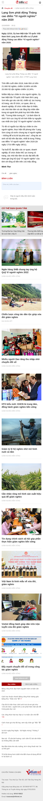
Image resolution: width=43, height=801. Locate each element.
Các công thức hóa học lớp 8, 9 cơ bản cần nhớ (19, 715)
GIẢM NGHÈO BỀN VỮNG (24, 8)
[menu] (3, 2)
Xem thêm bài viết (21, 678)
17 (21, 699)
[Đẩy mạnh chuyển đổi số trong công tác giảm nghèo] (21, 649)
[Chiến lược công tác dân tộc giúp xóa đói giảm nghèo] (21, 297)
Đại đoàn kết (7, 321)
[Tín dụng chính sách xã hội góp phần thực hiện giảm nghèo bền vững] (21, 521)
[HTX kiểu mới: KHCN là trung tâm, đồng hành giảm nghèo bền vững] (21, 387)
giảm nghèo (13, 173)
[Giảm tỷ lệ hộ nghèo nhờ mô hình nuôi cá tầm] (21, 431)
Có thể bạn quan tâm (14, 208)
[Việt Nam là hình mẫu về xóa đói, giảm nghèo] (21, 564)
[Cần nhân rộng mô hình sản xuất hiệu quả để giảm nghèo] (21, 476)
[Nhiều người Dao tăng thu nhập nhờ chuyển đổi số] (21, 342)
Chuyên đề (8, 8)
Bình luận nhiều (31, 684)
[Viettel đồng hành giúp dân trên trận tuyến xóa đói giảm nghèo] (21, 607)
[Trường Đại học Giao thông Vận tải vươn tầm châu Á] (14, 219)
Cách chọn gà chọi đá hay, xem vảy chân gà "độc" (20, 723)
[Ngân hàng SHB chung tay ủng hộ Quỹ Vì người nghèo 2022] (21, 252)
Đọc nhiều (11, 684)
